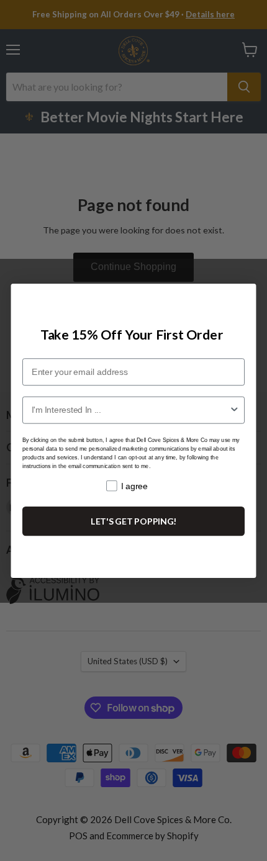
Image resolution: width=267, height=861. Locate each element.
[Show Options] (234, 410)
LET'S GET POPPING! (134, 520)
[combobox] (130, 410)
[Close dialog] (242, 296)
